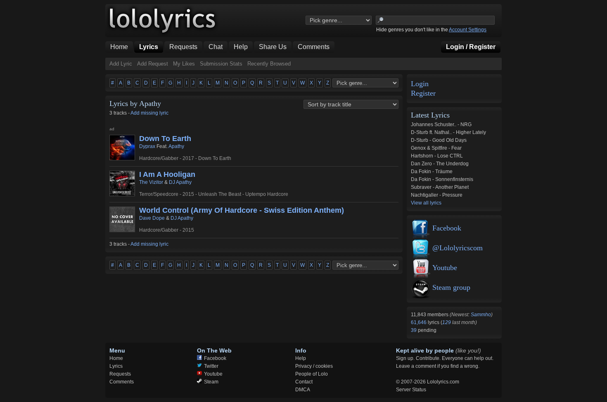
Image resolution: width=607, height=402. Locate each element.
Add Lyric (120, 64)
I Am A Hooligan (167, 174)
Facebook (446, 228)
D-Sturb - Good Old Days (439, 140)
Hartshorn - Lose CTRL (437, 156)
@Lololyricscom (457, 248)
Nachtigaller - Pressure (436, 195)
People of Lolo (311, 374)
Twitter (211, 366)
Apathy (176, 146)
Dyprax (147, 146)
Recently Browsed (269, 64)
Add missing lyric (149, 113)
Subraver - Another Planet (440, 187)
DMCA (302, 390)
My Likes (184, 64)
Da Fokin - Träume (432, 171)
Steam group (451, 287)
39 (414, 330)
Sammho (481, 314)
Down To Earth (165, 138)
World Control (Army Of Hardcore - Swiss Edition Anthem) (241, 210)
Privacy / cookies (314, 366)
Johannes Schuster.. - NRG (441, 124)
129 (446, 322)
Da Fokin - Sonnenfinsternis (442, 179)
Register (423, 93)
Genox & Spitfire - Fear (436, 148)
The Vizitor (151, 182)
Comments (121, 382)
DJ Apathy (180, 182)
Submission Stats (221, 64)
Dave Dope (152, 218)
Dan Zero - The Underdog (440, 164)
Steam (211, 382)
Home (116, 358)
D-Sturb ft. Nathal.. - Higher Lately (448, 132)
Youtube (444, 267)
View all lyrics (426, 203)
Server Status (411, 390)
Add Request (152, 64)
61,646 (419, 322)
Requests (120, 374)
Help (300, 358)
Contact (304, 382)
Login (420, 84)
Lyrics (116, 366)
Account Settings (467, 30)
